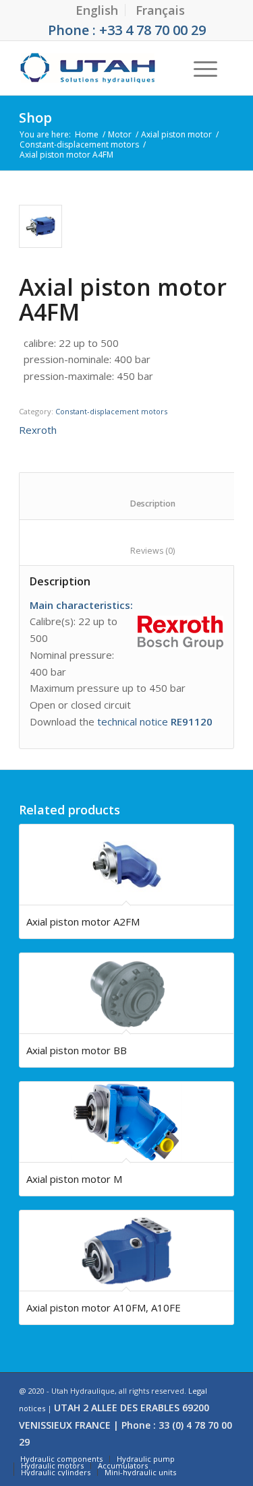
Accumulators (123, 1465)
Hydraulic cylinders (55, 1472)
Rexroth (38, 430)
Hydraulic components (61, 1459)
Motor (120, 134)
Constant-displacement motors (79, 144)
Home (87, 134)
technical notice (155, 721)
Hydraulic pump (146, 1459)
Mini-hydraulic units (140, 1472)
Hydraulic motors (52, 1465)
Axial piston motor (176, 134)
